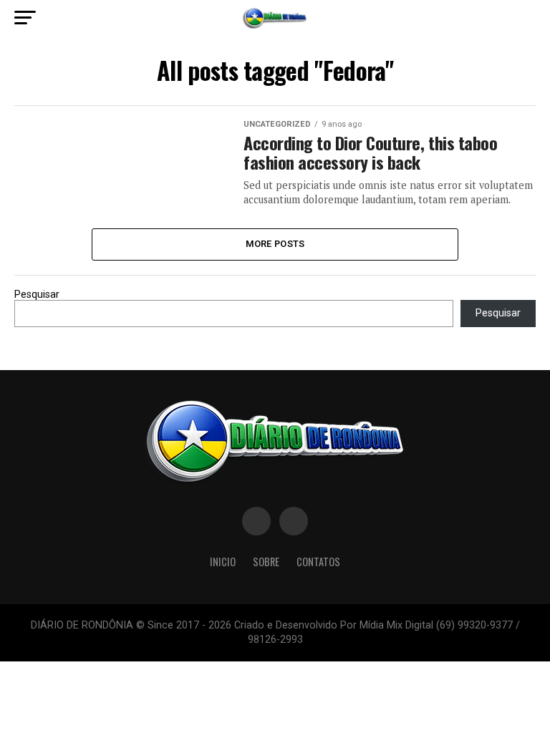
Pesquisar (36, 294)
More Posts (275, 243)
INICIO (223, 561)
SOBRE (266, 561)
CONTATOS (318, 561)
